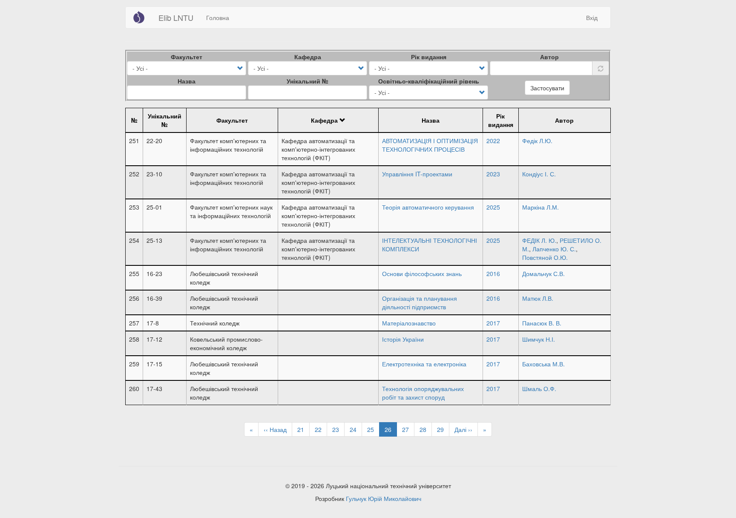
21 (303, 429)
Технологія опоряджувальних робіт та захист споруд (423, 392)
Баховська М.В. (543, 364)
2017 (493, 323)
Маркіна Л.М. (540, 207)
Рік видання (428, 56)
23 (338, 429)
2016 (493, 273)
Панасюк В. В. (541, 323)
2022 (493, 140)
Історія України (403, 339)
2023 (493, 174)
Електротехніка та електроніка (424, 364)
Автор (549, 56)
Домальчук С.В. (543, 273)
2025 (493, 207)
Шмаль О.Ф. (539, 388)
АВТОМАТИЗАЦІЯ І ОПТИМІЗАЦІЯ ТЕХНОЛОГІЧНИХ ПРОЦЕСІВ (430, 144)
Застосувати (547, 87)
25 (373, 429)
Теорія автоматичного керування (428, 207)
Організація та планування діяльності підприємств (419, 302)
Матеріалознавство (409, 323)
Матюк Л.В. (537, 298)
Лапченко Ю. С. (554, 249)
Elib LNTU (175, 17)
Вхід (592, 17)
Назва (187, 81)
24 (356, 429)
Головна (217, 17)
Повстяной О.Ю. (545, 257)
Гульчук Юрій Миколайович (383, 498)
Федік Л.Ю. (537, 140)
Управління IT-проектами (417, 174)
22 (321, 429)
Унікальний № (307, 81)
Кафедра (307, 56)
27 (408, 429)
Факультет (186, 56)
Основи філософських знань (422, 273)
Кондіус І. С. (539, 174)
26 (391, 431)
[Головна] (142, 17)
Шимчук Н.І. (538, 339)
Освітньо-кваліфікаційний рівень (428, 81)
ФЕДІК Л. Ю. (539, 240)
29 (443, 429)
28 (426, 429)
